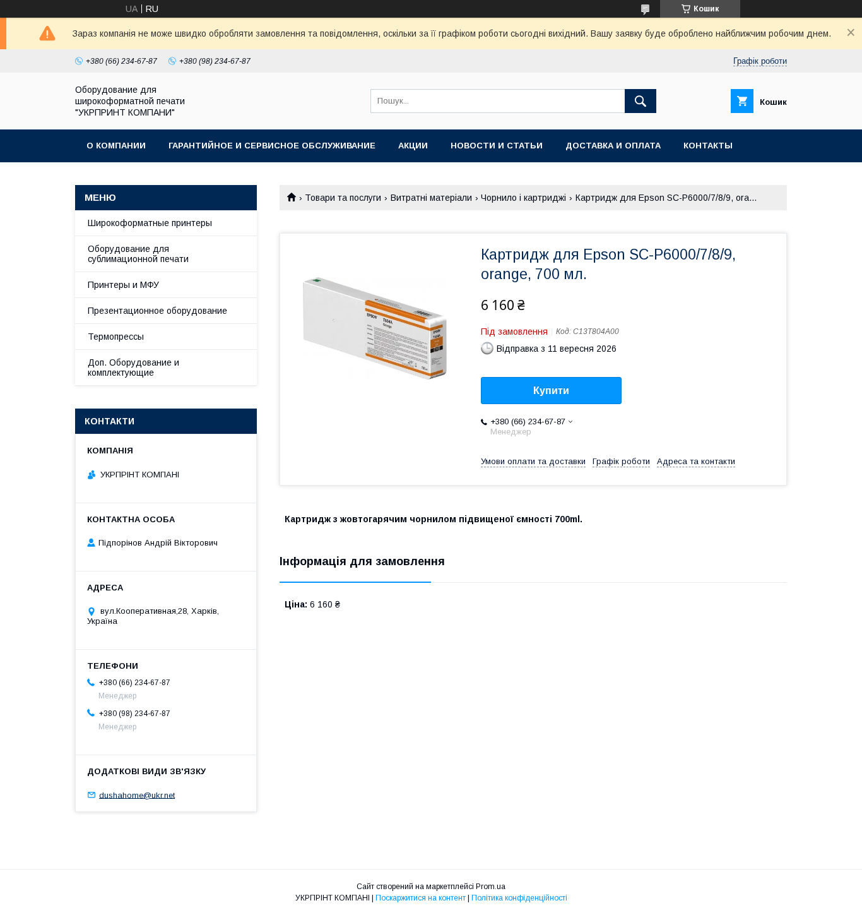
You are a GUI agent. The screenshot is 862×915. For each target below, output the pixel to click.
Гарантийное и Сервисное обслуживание (271, 145)
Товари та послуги (343, 198)
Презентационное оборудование (157, 311)
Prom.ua (490, 886)
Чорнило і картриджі (523, 198)
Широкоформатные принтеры (150, 223)
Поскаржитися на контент (420, 898)
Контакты (708, 145)
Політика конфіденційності (519, 898)
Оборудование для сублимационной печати (138, 254)
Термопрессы (116, 337)
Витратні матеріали (431, 198)
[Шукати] (640, 101)
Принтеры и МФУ (123, 285)
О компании (116, 145)
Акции (413, 145)
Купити (551, 390)
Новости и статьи (497, 145)
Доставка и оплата (613, 145)
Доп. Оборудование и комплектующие (133, 367)
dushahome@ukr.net (137, 794)
